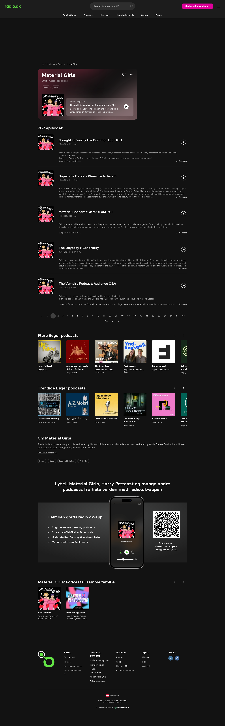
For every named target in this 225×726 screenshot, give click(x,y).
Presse (67, 662)
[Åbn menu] (218, 6)
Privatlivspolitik (97, 665)
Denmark (114, 696)
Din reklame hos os (73, 666)
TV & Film (83, 461)
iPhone (145, 657)
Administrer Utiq (98, 677)
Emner (159, 15)
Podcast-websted (46, 453)
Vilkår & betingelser (99, 661)
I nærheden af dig (125, 15)
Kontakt (120, 657)
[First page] (41, 316)
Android (146, 666)
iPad (144, 662)
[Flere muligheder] (131, 74)
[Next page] (112, 321)
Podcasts (88, 15)
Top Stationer (69, 15)
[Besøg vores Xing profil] (177, 658)
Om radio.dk (69, 657)
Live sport (105, 15)
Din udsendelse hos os (73, 672)
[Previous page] (47, 316)
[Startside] (43, 64)
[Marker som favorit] (123, 74)
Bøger (46, 87)
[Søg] (131, 6)
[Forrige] (174, 334)
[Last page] (118, 321)
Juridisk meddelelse (95, 671)
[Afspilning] (126, 106)
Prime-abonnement (125, 671)
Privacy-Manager (98, 681)
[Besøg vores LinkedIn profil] (170, 658)
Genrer (144, 15)
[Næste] (183, 334)
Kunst (56, 87)
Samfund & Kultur (66, 461)
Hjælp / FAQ (122, 666)
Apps (118, 662)
